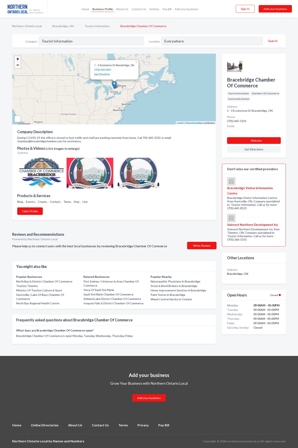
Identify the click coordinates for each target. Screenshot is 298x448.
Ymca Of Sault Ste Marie (99, 290)
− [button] (17, 65)
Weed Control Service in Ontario (171, 299)
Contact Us (139, 9)
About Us (122, 9)
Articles (154, 9)
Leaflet (180, 122)
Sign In (245, 9)
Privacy (143, 425)
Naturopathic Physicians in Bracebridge (175, 281)
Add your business (186, 9)
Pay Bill (167, 9)
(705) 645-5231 (102, 69)
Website (256, 140)
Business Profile (102, 9)
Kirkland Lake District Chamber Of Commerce (112, 298)
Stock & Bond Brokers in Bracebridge (174, 286)
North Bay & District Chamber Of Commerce (44, 281)
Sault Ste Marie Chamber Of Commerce (108, 294)
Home (85, 9)
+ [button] (17, 59)
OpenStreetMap (195, 122)
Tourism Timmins (27, 286)
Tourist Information (97, 26)
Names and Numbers (68, 441)
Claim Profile (30, 211)
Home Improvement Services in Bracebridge (178, 290)
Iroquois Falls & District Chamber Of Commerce (114, 303)
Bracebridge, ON (63, 26)
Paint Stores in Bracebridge (168, 294)
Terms (123, 425)
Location (154, 41)
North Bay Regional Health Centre (37, 303)
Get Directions (102, 74)
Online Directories (45, 425)
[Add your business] (149, 393)
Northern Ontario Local (27, 26)
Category (31, 41)
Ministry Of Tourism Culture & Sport (39, 290)
